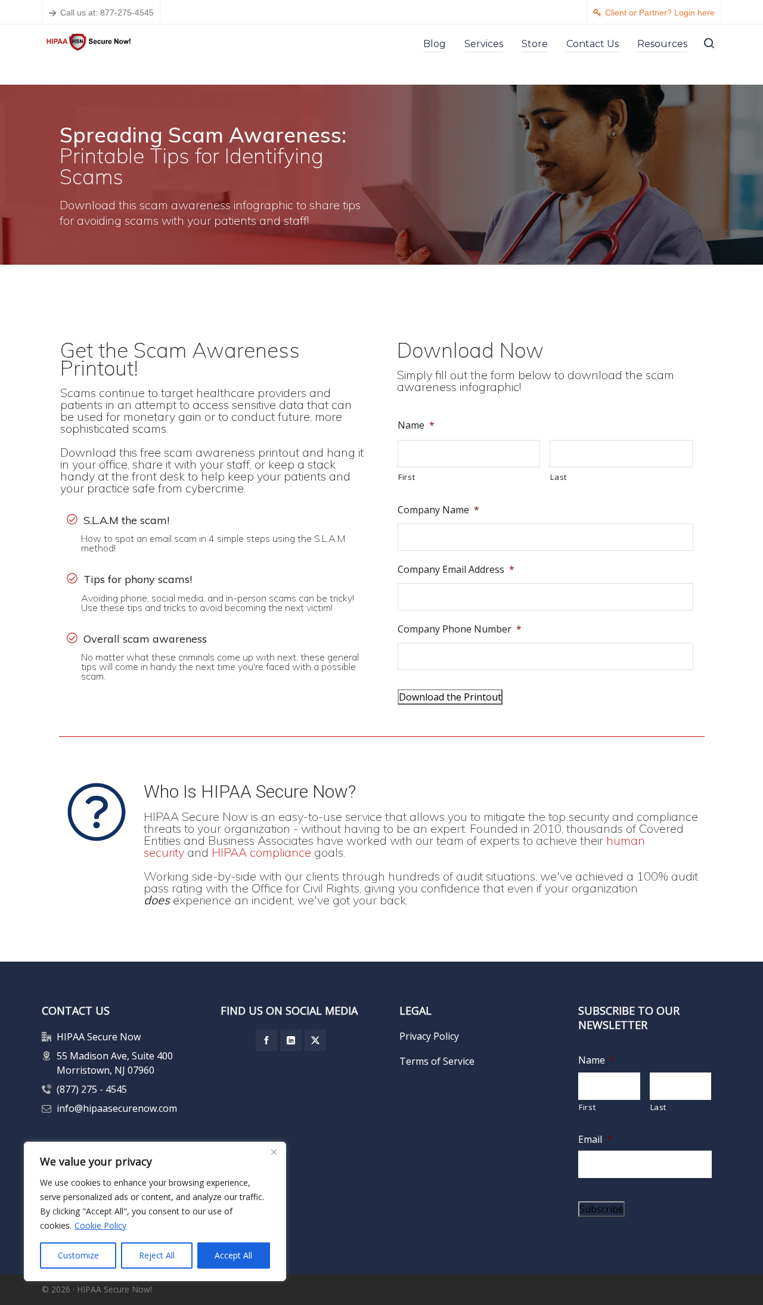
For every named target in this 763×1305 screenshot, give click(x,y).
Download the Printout (450, 696)
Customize (78, 1255)
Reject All (157, 1255)
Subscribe (601, 1209)
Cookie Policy (100, 1225)
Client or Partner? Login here (660, 12)
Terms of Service (436, 1061)
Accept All (233, 1255)
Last (558, 477)
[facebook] (266, 1040)
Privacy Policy (429, 1036)
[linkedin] (291, 1040)
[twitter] (315, 1040)
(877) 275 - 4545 (92, 1089)
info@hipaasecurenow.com (117, 1108)
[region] (155, 1211)
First (406, 477)
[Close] (273, 1152)
